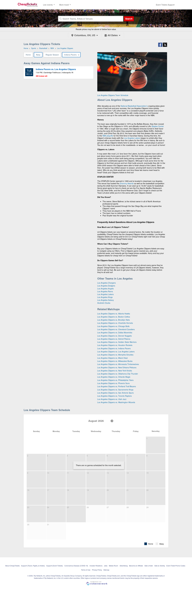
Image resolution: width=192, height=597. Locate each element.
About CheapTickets (12, 566)
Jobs (105, 566)
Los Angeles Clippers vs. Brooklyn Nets (113, 320)
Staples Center (158, 126)
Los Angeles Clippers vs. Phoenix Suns (113, 383)
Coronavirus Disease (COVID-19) (76, 566)
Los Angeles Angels (105, 288)
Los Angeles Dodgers (106, 285)
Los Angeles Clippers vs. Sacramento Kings (115, 389)
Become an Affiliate (136, 566)
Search (128, 18)
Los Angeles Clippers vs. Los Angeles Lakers (116, 351)
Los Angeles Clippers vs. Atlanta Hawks (113, 313)
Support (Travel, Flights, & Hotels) (33, 566)
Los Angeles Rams (105, 291)
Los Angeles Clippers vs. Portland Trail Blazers (116, 386)
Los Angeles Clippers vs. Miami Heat (112, 358)
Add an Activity (159, 566)
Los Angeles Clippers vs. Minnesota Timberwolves (118, 364)
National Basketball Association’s (134, 106)
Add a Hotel (148, 566)
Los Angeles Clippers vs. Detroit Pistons (113, 339)
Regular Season (52, 54)
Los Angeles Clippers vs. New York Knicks (114, 370)
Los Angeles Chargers (106, 283)
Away (38, 54)
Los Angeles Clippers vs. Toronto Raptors (114, 396)
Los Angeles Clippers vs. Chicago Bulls (113, 326)
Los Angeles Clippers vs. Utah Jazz (111, 399)
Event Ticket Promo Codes (175, 566)
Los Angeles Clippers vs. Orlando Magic (113, 377)
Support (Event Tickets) (54, 566)
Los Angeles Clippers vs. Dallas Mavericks (114, 332)
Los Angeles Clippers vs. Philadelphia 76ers (115, 380)
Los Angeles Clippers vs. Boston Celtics (113, 316)
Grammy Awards (127, 183)
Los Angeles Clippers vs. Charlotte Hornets (115, 323)
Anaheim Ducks (103, 303)
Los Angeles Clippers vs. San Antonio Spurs (115, 392)
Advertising (124, 566)
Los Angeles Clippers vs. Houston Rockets (114, 345)
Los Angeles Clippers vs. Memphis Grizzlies (115, 354)
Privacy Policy (97, 570)
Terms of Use (85, 570)
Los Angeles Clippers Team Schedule (112, 95)
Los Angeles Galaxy (105, 300)
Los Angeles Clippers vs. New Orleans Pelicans (116, 367)
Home (28, 54)
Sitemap (106, 570)
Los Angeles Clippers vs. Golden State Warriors (116, 342)
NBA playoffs (108, 135)
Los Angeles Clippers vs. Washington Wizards (116, 402)
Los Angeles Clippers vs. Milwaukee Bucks (114, 361)
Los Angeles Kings (105, 297)
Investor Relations (96, 566)
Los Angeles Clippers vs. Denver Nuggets (114, 335)
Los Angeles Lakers (132, 138)
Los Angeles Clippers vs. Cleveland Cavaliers (116, 329)
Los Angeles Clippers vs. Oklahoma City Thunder (117, 373)
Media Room (113, 566)
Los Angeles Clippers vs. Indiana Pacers (114, 348)
